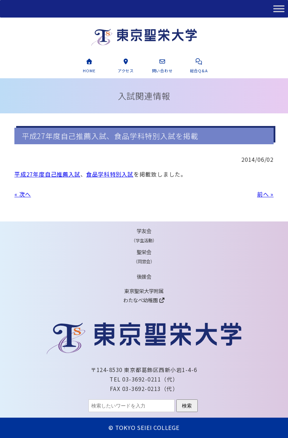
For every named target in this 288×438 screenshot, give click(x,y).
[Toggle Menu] (278, 8)
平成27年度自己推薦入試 (47, 174)
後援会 (144, 276)
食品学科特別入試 (109, 174)
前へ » (265, 194)
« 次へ (22, 194)
